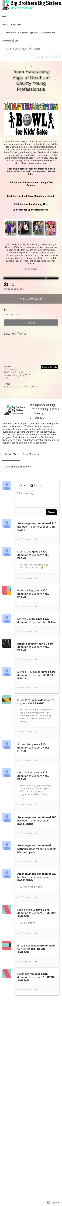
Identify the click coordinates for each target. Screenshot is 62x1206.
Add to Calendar (50, 367)
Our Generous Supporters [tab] (18, 466)
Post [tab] (23, 485)
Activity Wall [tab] (11, 454)
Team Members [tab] (31, 454)
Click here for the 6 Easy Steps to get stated (31, 196)
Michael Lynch (26, 852)
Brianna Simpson (27, 643)
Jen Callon (49, 622)
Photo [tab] (37, 485)
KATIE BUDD (25, 823)
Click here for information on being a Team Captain (31, 183)
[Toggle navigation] (4, 15)
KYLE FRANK (36, 703)
